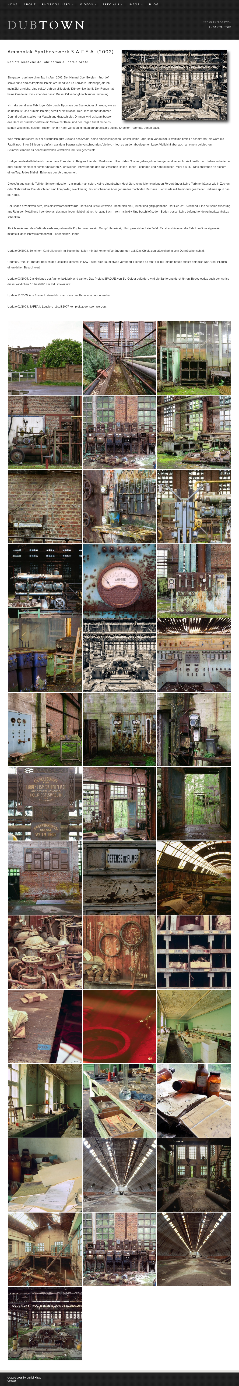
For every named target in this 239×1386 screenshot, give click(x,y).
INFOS (136, 4)
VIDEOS (88, 4)
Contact (11, 1380)
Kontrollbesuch (52, 250)
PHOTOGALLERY (58, 4)
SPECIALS (113, 4)
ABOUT (30, 4)
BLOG (154, 4)
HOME (12, 4)
